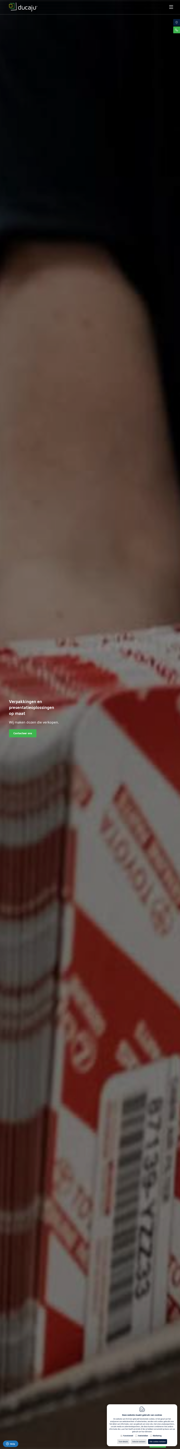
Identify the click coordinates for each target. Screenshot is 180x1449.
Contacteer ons (22, 733)
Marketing (157, 1435)
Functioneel (128, 1435)
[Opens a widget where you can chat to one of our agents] (10, 1444)
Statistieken (143, 1435)
